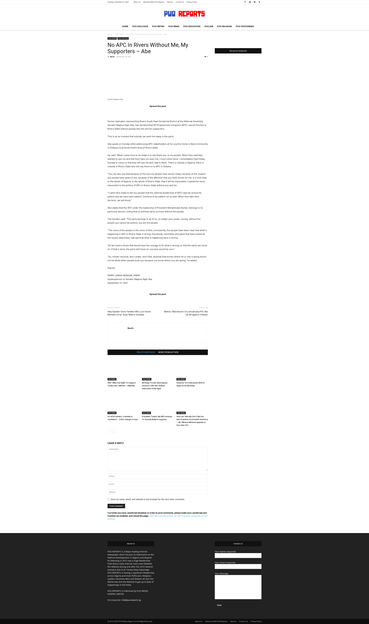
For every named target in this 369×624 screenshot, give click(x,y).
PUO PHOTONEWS (245, 26)
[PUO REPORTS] (184, 14)
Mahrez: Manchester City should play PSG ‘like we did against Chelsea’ (186, 313)
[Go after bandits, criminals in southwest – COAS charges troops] (123, 403)
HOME (125, 26)
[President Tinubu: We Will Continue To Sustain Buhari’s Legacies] (157, 403)
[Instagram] (250, 2)
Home (110, 34)
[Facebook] (245, 2)
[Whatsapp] (174, 112)
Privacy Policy (192, 2)
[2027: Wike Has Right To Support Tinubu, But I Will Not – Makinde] (123, 369)
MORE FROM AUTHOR (168, 352)
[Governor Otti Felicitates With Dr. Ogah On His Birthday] (192, 369)
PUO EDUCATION (191, 26)
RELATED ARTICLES (146, 352)
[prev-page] (109, 431)
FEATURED (112, 379)
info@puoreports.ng (131, 600)
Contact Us (180, 2)
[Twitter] (259, 2)
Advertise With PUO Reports (153, 2)
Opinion (170, 2)
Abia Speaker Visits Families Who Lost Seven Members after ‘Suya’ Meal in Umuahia (129, 313)
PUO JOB (208, 26)
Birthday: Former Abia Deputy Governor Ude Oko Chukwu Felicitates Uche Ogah (154, 386)
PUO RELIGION (224, 26)
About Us (137, 2)
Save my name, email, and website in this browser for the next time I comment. (148, 499)
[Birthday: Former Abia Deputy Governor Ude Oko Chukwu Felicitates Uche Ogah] (157, 369)
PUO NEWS (173, 26)
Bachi (112, 56)
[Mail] (254, 2)
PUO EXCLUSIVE (140, 26)
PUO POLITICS (123, 38)
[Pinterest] (163, 112)
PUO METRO (158, 26)
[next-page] (114, 431)
